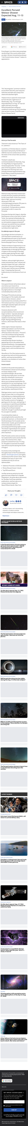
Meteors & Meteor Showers (15, 6)
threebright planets (13, 454)
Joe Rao (9, 19)
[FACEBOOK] (16, 501)
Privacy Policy (15, 1115)
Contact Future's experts (8, 1090)
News (3, 19)
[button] (25, 2)
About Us (4, 1086)
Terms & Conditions (9, 1116)
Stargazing (3, 6)
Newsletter (23, 46)
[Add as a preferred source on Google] (7, 1080)
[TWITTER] (18, 501)
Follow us (15, 46)
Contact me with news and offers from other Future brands (14, 1106)
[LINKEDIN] (20, 501)
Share (5, 46)
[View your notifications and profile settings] (22, 2)
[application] (14, 126)
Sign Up (14, 1110)
